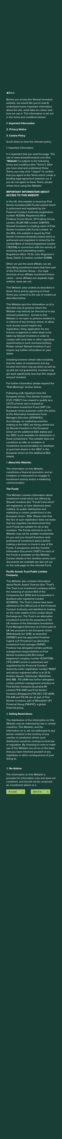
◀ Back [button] (10, 92)
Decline (37, 791)
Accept (12, 791)
